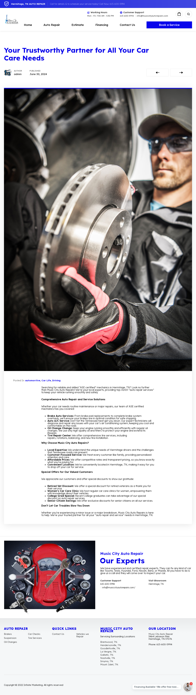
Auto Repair (51, 25)
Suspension (10, 638)
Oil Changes (10, 641)
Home (28, 25)
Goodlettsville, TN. (110, 648)
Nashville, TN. (107, 658)
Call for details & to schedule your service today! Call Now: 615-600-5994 (87, 3)
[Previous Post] (158, 72)
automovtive (32, 380)
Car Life (46, 380)
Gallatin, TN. (107, 654)
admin (18, 74)
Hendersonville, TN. (110, 645)
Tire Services (35, 638)
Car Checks (34, 634)
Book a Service (169, 25)
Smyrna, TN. (106, 661)
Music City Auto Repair (161, 634)
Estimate (78, 25)
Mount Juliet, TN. (109, 664)
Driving (56, 380)
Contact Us (127, 25)
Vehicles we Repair (82, 635)
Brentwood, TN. (109, 641)
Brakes (8, 634)
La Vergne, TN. (108, 651)
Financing (101, 25)
